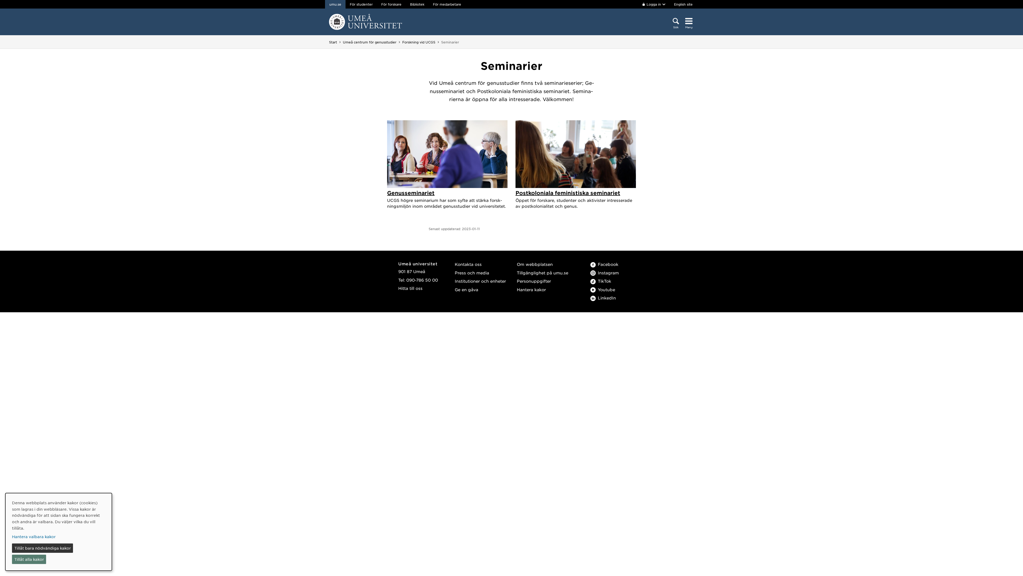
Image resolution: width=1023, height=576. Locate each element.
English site (683, 4)
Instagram (608, 272)
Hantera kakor (531, 289)
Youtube (606, 289)
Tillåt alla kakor (29, 559)
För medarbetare (447, 4)
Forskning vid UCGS (418, 42)
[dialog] (58, 532)
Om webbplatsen (535, 264)
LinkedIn (607, 297)
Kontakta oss (468, 264)
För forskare (391, 4)
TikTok (604, 280)
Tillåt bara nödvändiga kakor (42, 548)
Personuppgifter (534, 280)
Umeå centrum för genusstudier (369, 42)
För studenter (361, 4)
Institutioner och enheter (480, 280)
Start (333, 42)
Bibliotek (417, 4)
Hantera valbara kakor (34, 536)
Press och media (472, 272)
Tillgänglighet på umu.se (542, 272)
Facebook (608, 264)
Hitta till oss (410, 288)
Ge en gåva (466, 289)
